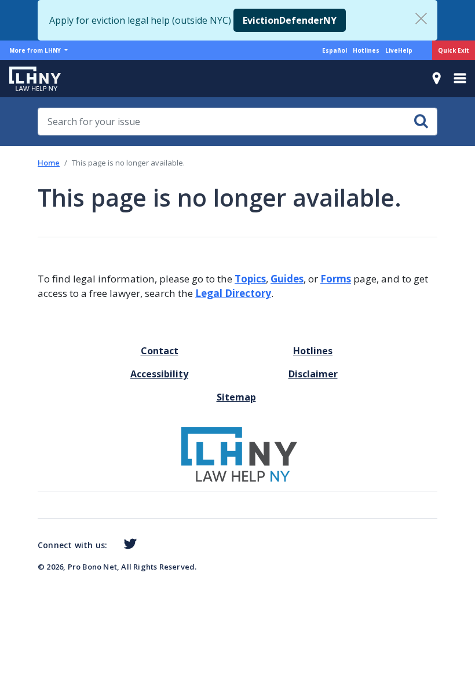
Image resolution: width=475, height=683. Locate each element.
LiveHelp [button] (398, 50)
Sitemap (236, 397)
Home (49, 162)
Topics (250, 278)
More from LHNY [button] (36, 50)
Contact (159, 350)
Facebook (111, 546)
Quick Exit (453, 50)
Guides (287, 278)
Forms (335, 278)
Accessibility (159, 374)
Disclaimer (313, 374)
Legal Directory (233, 293)
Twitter (127, 544)
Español (334, 50)
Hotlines (366, 50)
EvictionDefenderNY (290, 20)
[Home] (30, 79)
